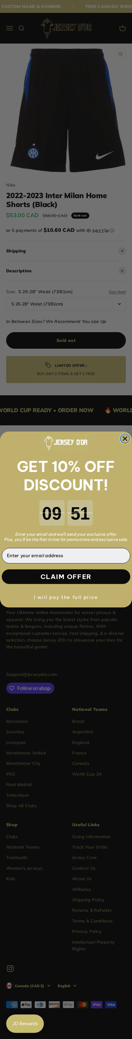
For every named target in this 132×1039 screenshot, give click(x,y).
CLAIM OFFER (66, 577)
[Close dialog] (125, 438)
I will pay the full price (66, 597)
